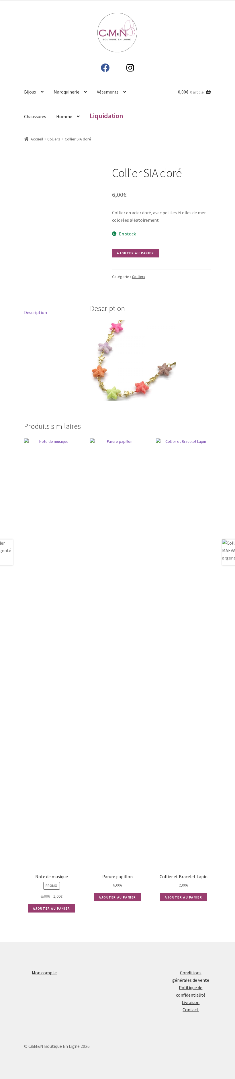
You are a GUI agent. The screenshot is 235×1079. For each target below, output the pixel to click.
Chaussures (35, 116)
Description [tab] (35, 312)
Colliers (53, 139)
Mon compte (44, 972)
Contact (191, 1009)
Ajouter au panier (135, 253)
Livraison (190, 1002)
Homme (64, 116)
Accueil (37, 139)
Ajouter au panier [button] (51, 908)
